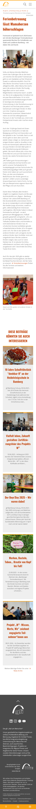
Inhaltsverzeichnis (24, 801)
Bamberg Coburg (14, 11)
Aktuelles (24, 11)
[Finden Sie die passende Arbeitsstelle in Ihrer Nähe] (30, 806)
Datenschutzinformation (24, 798)
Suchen (24, 4)
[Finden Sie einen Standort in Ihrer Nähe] (6, 806)
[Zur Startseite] (4, 4)
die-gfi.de (5, 11)
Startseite (5, 798)
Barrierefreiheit (7, 801)
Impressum (13, 798)
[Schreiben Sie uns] (18, 806)
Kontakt (15, 801)
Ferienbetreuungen (21, 263)
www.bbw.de (16, 771)
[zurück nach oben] (18, 701)
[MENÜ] (30, 4)
